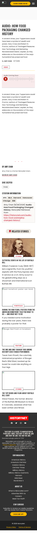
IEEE (13, 201)
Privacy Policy (11, 527)
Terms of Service (24, 527)
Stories (19, 256)
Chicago (6, 201)
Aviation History (18, 465)
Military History (18, 470)
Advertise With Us (18, 493)
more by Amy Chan (9, 175)
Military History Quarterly (18, 473)
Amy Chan (8, 61)
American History (18, 460)
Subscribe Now (20, 3)
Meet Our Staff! (18, 499)
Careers (18, 496)
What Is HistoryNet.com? (18, 491)
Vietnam (18, 475)
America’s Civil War (18, 462)
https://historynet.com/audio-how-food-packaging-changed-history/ (18, 217)
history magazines (9, 445)
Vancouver (27, 198)
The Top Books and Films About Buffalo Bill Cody (18, 394)
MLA (10, 198)
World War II (18, 481)
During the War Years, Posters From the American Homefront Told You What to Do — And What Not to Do (18, 311)
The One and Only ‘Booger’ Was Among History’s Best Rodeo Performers (17, 350)
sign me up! (18, 514)
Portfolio (18, 306)
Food (5, 187)
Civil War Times (18, 467)
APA (4, 198)
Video (6, 67)
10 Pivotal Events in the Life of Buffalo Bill (18, 261)
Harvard (17, 198)
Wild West (18, 478)
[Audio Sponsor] (18, 85)
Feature (18, 346)
